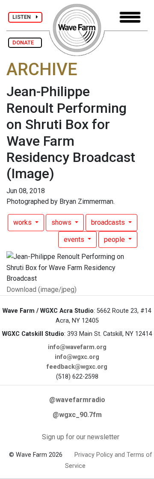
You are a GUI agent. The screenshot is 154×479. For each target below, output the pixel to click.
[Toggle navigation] (130, 17)
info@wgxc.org (77, 357)
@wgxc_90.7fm (77, 415)
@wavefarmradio (77, 400)
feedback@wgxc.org (77, 366)
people (115, 239)
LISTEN (24, 17)
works (23, 222)
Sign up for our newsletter (80, 437)
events (75, 239)
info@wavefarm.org (77, 347)
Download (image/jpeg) (41, 289)
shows (62, 222)
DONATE (25, 42)
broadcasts (109, 222)
